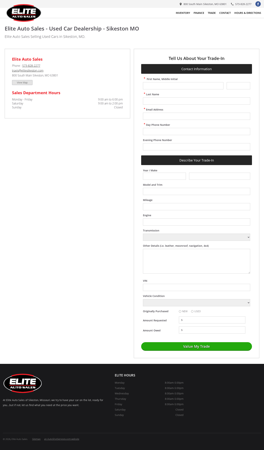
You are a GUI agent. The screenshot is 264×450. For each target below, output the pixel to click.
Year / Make (150, 170)
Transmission (151, 230)
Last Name (152, 94)
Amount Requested (155, 320)
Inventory (183, 13)
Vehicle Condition (154, 296)
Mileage (147, 200)
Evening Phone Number (157, 140)
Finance (199, 13)
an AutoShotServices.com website (61, 438)
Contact (225, 13)
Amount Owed (152, 330)
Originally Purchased (155, 311)
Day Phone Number (158, 124)
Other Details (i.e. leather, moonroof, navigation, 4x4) (176, 245)
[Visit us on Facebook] (258, 4)
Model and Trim (152, 184)
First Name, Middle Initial (162, 79)
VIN (145, 280)
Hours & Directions (247, 13)
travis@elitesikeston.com (27, 70)
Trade (212, 13)
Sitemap (36, 438)
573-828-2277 (31, 66)
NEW (184, 311)
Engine (147, 215)
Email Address (154, 109)
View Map (22, 82)
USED (197, 311)
